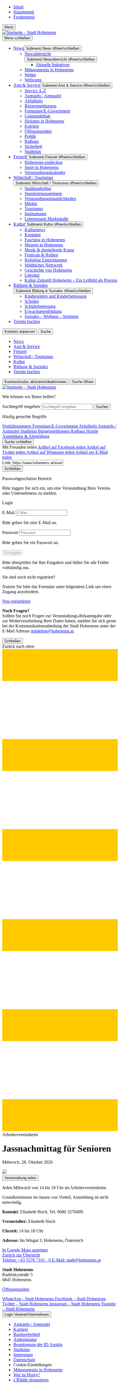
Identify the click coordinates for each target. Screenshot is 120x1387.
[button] (60, 888)
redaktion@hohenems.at (52, 631)
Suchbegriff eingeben (21, 406)
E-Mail (8, 512)
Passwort (10, 532)
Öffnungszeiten (15, 1289)
